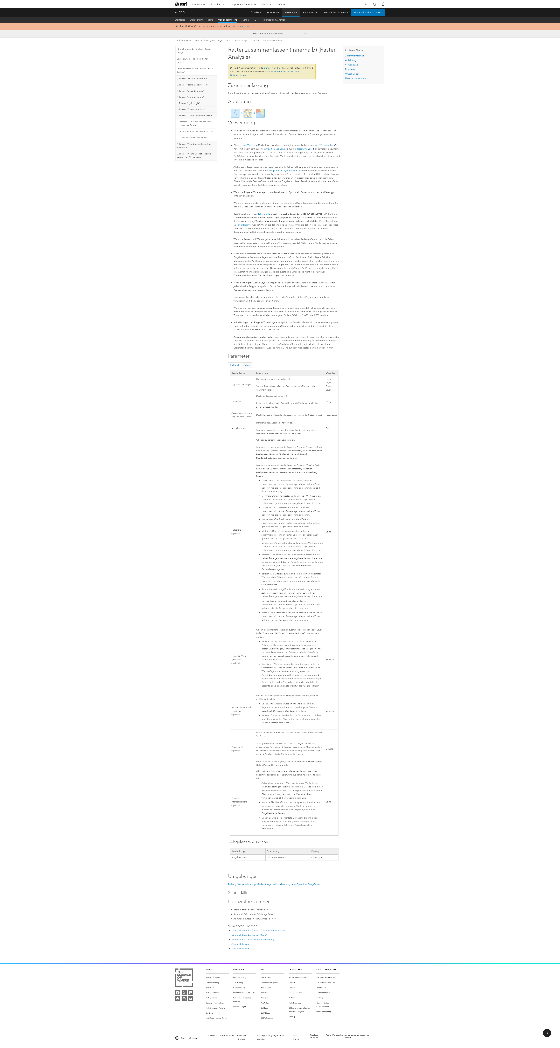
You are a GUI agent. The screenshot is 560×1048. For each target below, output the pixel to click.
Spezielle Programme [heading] (326, 970)
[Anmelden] (383, 4)
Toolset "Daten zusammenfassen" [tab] (196, 115)
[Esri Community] (177, 998)
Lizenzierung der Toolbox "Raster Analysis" (192, 61)
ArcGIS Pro (180, 12)
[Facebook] (177, 992)
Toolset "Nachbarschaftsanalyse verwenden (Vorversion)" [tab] (194, 155)
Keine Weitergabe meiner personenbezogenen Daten (348, 1036)
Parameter (350, 69)
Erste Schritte (196, 19)
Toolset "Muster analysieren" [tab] (193, 78)
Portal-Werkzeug (249, 145)
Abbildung (350, 60)
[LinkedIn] (190, 992)
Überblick (256, 12)
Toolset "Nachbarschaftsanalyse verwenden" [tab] (194, 146)
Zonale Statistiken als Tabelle (193, 137)
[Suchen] (367, 4)
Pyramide (302, 884)
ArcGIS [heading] (209, 970)
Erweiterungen (310, 12)
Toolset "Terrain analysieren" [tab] (193, 84)
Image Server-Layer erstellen (283, 170)
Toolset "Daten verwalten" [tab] (192, 109)
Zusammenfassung (354, 55)
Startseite (180, 19)
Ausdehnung (249, 884)
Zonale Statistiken (240, 944)
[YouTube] (190, 998)
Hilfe (210, 19)
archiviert (268, 68)
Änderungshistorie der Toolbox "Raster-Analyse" (195, 70)
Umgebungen (352, 74)
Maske (260, 884)
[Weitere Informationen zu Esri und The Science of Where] (184, 978)
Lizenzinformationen (355, 78)
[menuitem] (217, 977)
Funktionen (273, 12)
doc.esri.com (242, 26)
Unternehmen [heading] (295, 970)
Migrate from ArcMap (274, 19)
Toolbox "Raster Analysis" (237, 40)
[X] (184, 992)
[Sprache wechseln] (375, 4)
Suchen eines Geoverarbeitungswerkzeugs (253, 939)
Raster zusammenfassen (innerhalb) (196, 131)
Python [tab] (247, 365)
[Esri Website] (181, 4)
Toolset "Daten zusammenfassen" (267, 40)
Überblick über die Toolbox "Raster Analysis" (193, 51)
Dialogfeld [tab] (235, 365)
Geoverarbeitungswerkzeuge (208, 40)
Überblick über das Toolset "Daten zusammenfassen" (196, 123)
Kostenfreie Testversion (336, 12)
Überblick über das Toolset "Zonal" (249, 935)
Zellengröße (264, 214)
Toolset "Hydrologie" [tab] (189, 103)
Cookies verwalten (314, 1036)
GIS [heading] (262, 970)
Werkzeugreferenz (227, 19)
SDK (255, 19)
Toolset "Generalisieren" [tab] (191, 97)
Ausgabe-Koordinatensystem (280, 884)
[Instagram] (184, 998)
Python (245, 19)
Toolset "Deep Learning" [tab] (191, 91)
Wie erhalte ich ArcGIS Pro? (368, 12)
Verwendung (351, 64)
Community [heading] (238, 970)
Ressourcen (291, 12)
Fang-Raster (243, 224)
